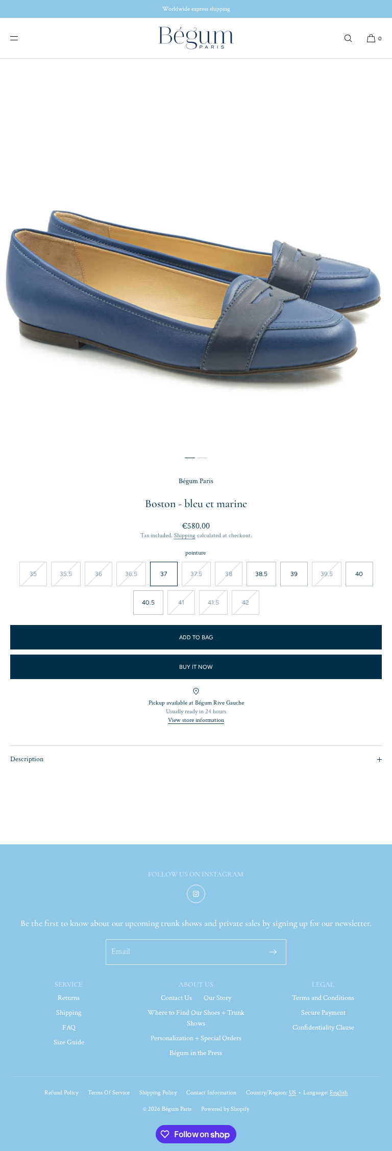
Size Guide (69, 1042)
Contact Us (176, 998)
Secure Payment (323, 1012)
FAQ (69, 1027)
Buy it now (196, 667)
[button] (348, 38)
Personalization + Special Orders (196, 1038)
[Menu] (22, 38)
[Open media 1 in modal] (196, 255)
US (292, 1092)
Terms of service (109, 1092)
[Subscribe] (273, 952)
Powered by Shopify (225, 1109)
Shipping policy (158, 1092)
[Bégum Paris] (196, 38)
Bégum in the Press (195, 1053)
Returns (69, 998)
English (339, 1092)
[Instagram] (196, 894)
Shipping (184, 535)
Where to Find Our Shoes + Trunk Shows (196, 1018)
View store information (196, 720)
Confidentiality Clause (323, 1027)
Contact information (211, 1092)
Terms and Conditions (323, 998)
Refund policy (61, 1092)
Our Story (217, 998)
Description (26, 759)
